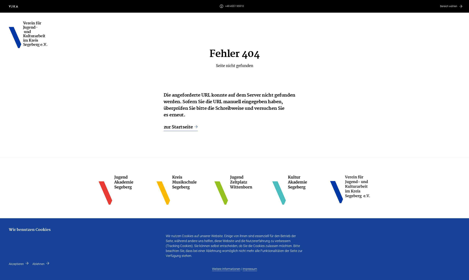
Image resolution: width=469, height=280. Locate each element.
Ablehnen (38, 264)
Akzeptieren (16, 264)
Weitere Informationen (226, 269)
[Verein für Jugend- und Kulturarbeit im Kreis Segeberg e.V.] (16, 35)
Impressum (250, 269)
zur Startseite (178, 127)
